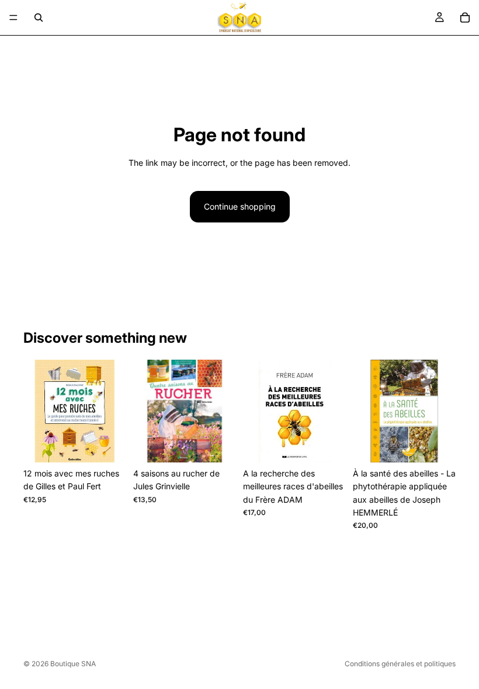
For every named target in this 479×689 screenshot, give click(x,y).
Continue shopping (240, 206)
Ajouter (118, 444)
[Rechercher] (38, 17)
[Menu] (13, 17)
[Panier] (465, 17)
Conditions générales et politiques (400, 663)
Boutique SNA (73, 663)
